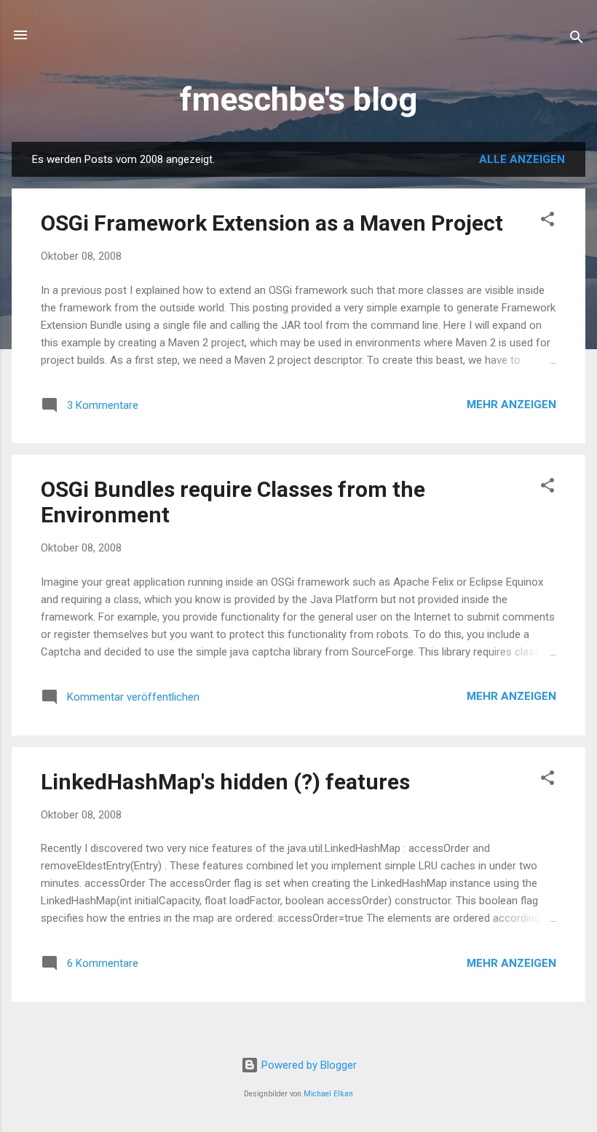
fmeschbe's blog (298, 99)
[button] (547, 221)
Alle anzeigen (522, 159)
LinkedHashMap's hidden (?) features (225, 781)
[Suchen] (576, 39)
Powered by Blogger (307, 1065)
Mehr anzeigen (511, 404)
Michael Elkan (328, 1094)
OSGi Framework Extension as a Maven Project (272, 223)
